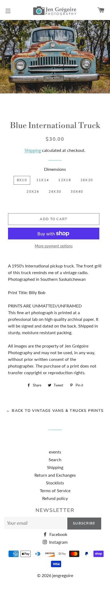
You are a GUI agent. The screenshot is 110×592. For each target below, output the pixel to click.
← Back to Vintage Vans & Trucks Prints (55, 410)
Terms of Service (55, 490)
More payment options (54, 246)
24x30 (55, 191)
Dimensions (55, 169)
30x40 (76, 191)
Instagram (58, 541)
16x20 (86, 180)
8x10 (22, 180)
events (55, 451)
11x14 (42, 180)
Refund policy (55, 498)
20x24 (32, 191)
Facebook (57, 534)
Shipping (33, 150)
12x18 (64, 180)
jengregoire (62, 575)
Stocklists (55, 482)
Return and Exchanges (55, 474)
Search (55, 459)
